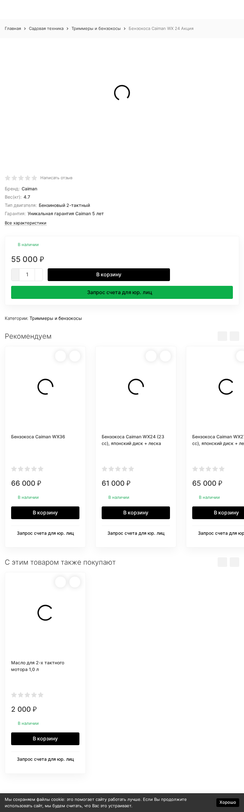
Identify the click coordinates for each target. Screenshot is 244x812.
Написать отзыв (56, 177)
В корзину (108, 274)
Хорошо (228, 802)
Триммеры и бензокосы (96, 28)
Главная (13, 28)
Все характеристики (25, 222)
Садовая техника (46, 28)
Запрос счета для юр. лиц (119, 292)
